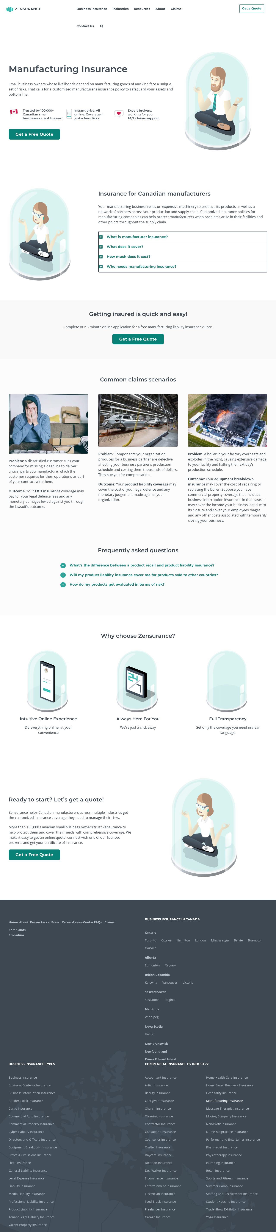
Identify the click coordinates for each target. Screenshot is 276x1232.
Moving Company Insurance (226, 1116)
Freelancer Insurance (160, 1209)
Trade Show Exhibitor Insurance (229, 1209)
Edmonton (152, 965)
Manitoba (152, 1009)
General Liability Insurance (28, 1170)
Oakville (150, 948)
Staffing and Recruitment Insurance (232, 1194)
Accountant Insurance (161, 1077)
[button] (101, 25)
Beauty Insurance (157, 1093)
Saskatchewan (155, 992)
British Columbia (157, 975)
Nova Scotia (154, 1026)
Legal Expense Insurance (26, 1178)
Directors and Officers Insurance (32, 1139)
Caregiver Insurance (159, 1101)
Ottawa (166, 940)
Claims (109, 922)
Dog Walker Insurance (161, 1170)
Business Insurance (23, 1077)
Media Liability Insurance (27, 1194)
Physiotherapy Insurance (224, 1155)
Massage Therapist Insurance (227, 1108)
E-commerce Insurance (161, 1178)
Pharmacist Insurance (222, 1147)
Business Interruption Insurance (32, 1093)
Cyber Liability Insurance (26, 1132)
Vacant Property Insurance (28, 1225)
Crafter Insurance (157, 1147)
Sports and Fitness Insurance (227, 1178)
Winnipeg (152, 1017)
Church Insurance (158, 1108)
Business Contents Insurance (30, 1085)
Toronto (150, 940)
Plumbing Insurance (220, 1163)
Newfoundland (156, 1051)
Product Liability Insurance (28, 1209)
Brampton (255, 940)
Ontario (150, 932)
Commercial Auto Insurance (29, 1116)
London (200, 940)
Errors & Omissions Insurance (30, 1155)
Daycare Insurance (158, 1155)
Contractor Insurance (160, 1124)
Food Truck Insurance (160, 1201)
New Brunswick (156, 1044)
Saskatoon (152, 1000)
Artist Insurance (156, 1085)
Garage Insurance (158, 1217)
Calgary (170, 965)
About (23, 922)
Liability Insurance (22, 1186)
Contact (88, 922)
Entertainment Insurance (163, 1186)
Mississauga (220, 940)
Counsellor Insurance (160, 1139)
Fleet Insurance (20, 1163)
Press (55, 922)
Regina (170, 1000)
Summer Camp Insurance (224, 1186)
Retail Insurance (218, 1170)
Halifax (150, 1034)
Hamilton (183, 940)
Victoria (188, 982)
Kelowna (151, 982)
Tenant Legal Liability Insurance (32, 1217)
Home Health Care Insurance (227, 1077)
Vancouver (169, 982)
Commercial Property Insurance (31, 1124)
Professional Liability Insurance (31, 1201)
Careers (67, 922)
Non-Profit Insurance (221, 1124)
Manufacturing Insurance (224, 1101)
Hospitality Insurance (221, 1093)
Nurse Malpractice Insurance (227, 1132)
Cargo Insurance (20, 1108)
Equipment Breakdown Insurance (33, 1147)
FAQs (98, 922)
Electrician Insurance (160, 1194)
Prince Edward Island (160, 1059)
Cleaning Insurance (159, 1116)
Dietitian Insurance (158, 1163)
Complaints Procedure (17, 932)
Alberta (150, 957)
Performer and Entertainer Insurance (233, 1139)
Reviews (35, 922)
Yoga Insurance (217, 1217)
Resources (77, 922)
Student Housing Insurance (226, 1201)
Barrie (238, 940)
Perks (45, 922)
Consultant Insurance (160, 1132)
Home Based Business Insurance (229, 1085)
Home (13, 922)
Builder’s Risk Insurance (26, 1101)
